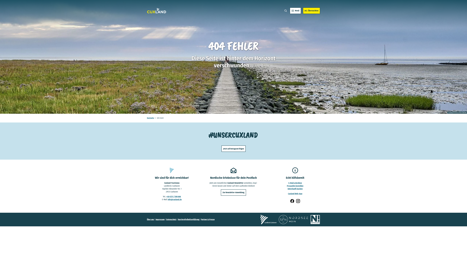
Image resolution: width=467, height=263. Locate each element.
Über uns (150, 219)
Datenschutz (171, 219)
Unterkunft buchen (295, 189)
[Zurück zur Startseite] (156, 11)
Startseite (150, 118)
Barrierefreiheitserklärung (188, 219)
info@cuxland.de (175, 199)
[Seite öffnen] (268, 219)
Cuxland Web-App (295, 194)
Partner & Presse (208, 219)
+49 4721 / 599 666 (173, 196)
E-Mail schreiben (295, 183)
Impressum (160, 219)
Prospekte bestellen (295, 186)
